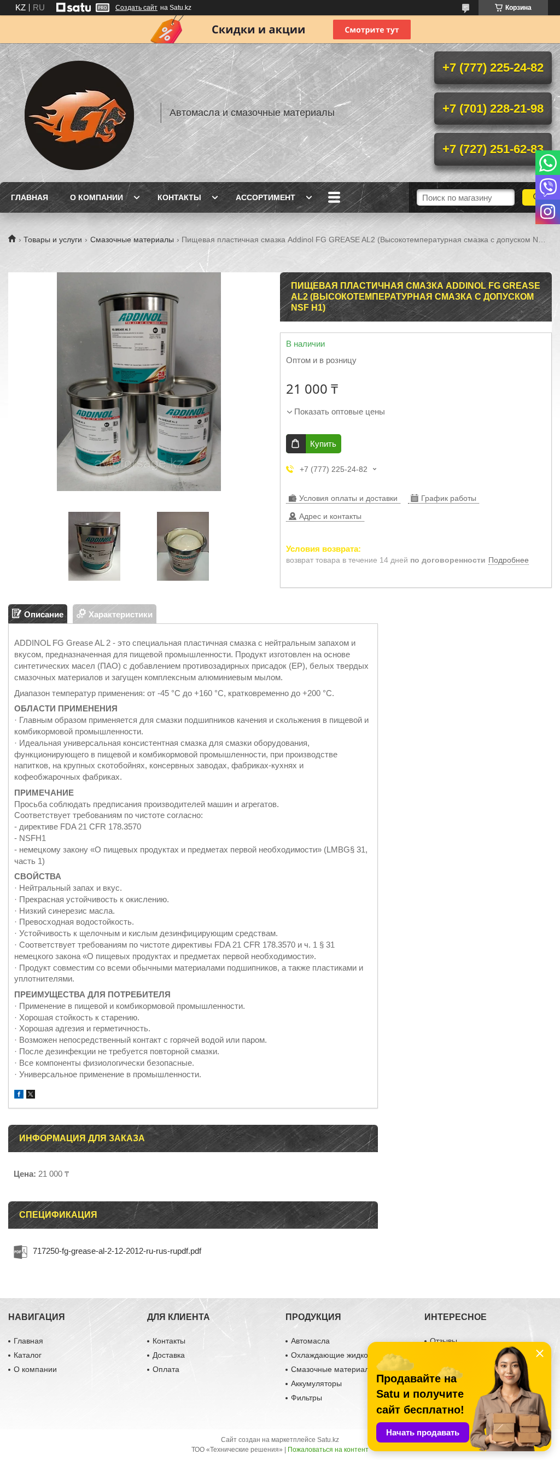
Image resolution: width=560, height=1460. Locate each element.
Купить (323, 443)
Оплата (166, 1369)
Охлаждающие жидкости (335, 1355)
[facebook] (19, 1095)
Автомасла (310, 1340)
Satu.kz (328, 1440)
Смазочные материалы (132, 239)
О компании (96, 197)
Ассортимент (265, 197)
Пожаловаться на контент (328, 1449)
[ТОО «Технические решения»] (79, 112)
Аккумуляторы (316, 1383)
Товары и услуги (53, 239)
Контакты (179, 197)
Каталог (28, 1355)
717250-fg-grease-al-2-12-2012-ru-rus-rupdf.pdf (117, 1250)
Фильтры (306, 1397)
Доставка (169, 1355)
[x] (30, 1095)
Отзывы (443, 1340)
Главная (29, 197)
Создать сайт (136, 7)
